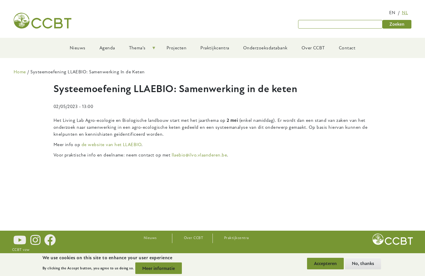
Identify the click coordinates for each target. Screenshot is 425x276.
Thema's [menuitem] (134, 50)
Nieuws (150, 238)
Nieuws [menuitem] (78, 48)
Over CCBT (193, 238)
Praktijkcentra (236, 238)
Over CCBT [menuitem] (313, 48)
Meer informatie (158, 268)
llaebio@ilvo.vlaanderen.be (199, 155)
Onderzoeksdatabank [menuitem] (265, 48)
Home (20, 72)
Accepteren (325, 263)
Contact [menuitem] (347, 48)
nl (405, 13)
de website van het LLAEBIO (111, 145)
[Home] (42, 21)
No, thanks (363, 263)
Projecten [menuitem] (176, 48)
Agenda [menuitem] (107, 48)
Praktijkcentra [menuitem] (214, 48)
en (392, 13)
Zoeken (396, 24)
